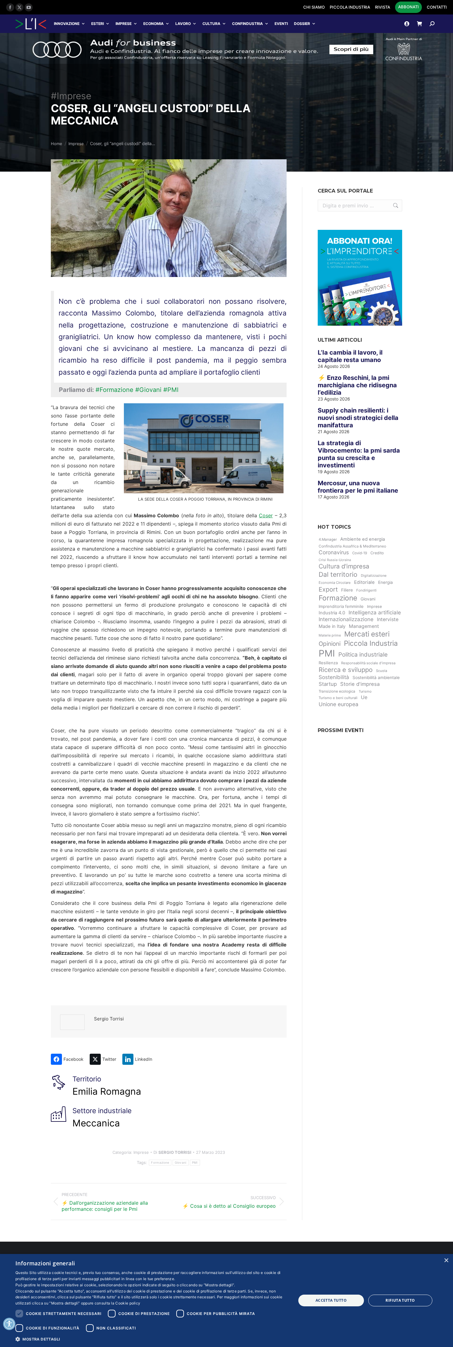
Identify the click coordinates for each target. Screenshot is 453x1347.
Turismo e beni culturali (338, 698)
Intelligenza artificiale (375, 612)
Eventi (281, 23)
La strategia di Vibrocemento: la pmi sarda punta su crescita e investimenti (359, 454)
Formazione (160, 1162)
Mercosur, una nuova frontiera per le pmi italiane (358, 486)
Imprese (124, 23)
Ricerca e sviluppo (346, 670)
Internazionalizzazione (346, 619)
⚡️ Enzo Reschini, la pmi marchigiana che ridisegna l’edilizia (357, 385)
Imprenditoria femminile (341, 606)
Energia (385, 582)
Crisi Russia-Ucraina (335, 560)
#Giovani (148, 389)
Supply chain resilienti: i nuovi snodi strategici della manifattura (358, 418)
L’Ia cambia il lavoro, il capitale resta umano (350, 356)
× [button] (446, 1260)
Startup (328, 684)
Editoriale (364, 582)
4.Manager (328, 539)
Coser (266, 515)
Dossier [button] (302, 23)
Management (364, 626)
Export (328, 589)
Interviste (387, 619)
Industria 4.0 (332, 613)
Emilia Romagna (106, 1091)
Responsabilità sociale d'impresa (368, 663)
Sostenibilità (334, 677)
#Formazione (114, 389)
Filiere (347, 590)
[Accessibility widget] (9, 1324)
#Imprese (71, 95)
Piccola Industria (371, 643)
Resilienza (328, 662)
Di (172, 1152)
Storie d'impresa (360, 684)
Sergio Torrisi (109, 1019)
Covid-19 (359, 553)
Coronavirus (334, 552)
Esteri (97, 23)
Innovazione (67, 23)
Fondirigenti (366, 590)
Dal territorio (338, 574)
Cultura (211, 23)
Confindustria (247, 23)
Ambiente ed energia (362, 539)
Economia (153, 23)
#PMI (170, 389)
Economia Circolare (335, 582)
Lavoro (183, 23)
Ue (364, 697)
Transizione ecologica (337, 691)
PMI (195, 1162)
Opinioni (330, 643)
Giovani (180, 1162)
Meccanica (96, 1123)
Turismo (365, 691)
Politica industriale (363, 654)
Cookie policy (127, 1303)
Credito (377, 553)
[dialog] (226, 1300)
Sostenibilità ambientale (376, 677)
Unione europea (338, 704)
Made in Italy (332, 626)
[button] (151, 1338)
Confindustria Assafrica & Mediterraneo (352, 546)
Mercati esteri (367, 634)
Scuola (381, 671)
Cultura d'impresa (344, 566)
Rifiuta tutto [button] (400, 1300)
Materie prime (330, 635)
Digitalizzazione (373, 575)
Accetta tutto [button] (331, 1300)
